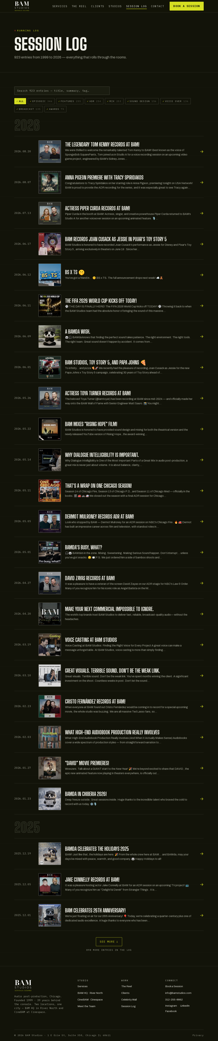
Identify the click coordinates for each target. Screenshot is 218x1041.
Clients (97, 6)
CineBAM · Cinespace (90, 999)
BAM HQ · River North (90, 993)
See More (109, 941)
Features (69, 101)
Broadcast (29, 109)
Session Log (136, 6)
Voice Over (176, 101)
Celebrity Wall (129, 999)
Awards (55, 109)
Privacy (198, 1035)
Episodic (41, 101)
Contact (157, 6)
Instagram (171, 1005)
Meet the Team (86, 1006)
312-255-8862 (174, 999)
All (20, 101)
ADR (94, 101)
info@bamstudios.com (178, 993)
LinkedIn (185, 1005)
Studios (115, 6)
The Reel (79, 6)
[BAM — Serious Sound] (21, 6)
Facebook (171, 1011)
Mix (114, 101)
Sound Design (142, 101)
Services (59, 6)
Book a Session (186, 6)
